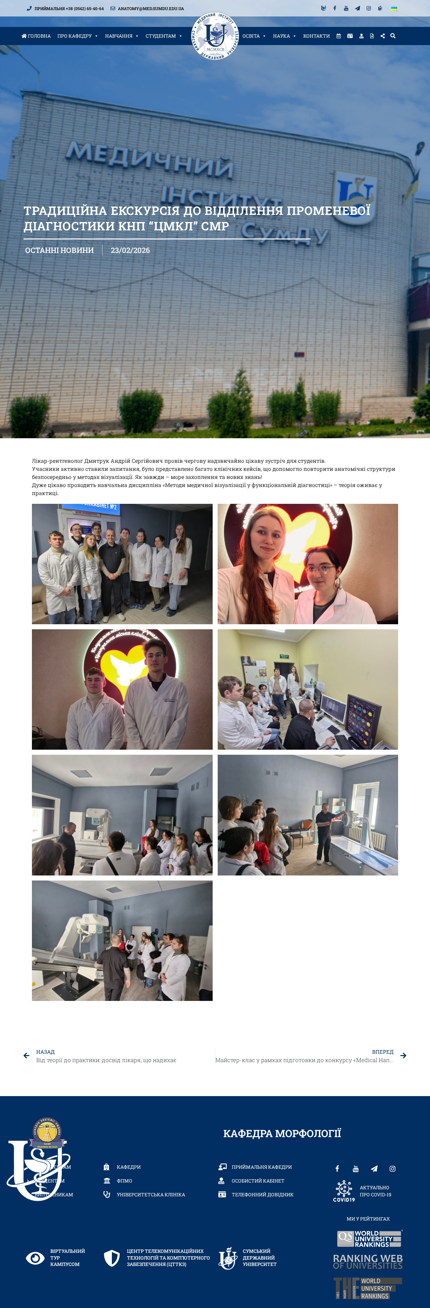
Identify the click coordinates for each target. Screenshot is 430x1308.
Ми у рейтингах (368, 1219)
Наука (281, 36)
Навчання (118, 36)
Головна (39, 36)
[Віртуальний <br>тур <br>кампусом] (35, 1258)
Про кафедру (74, 36)
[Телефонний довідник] (350, 36)
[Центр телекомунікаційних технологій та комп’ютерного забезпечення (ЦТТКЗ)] (111, 1258)
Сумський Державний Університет (260, 1257)
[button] (392, 36)
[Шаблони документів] (372, 36)
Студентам (161, 36)
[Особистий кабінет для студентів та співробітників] (361, 36)
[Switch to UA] (394, 8)
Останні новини (59, 250)
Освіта (251, 36)
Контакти (316, 36)
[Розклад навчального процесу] (338, 36)
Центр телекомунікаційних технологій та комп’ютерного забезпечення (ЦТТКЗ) (168, 1257)
